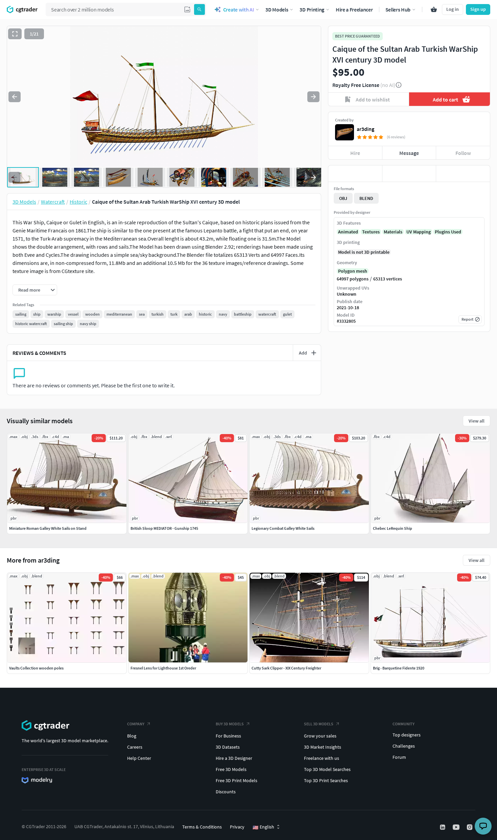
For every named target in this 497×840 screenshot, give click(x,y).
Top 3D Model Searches (327, 769)
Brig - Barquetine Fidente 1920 (398, 668)
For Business (228, 736)
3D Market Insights (322, 747)
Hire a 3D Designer (234, 758)
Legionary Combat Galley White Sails (283, 528)
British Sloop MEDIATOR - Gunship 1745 (164, 528)
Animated (348, 232)
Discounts (226, 792)
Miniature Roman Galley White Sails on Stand (48, 528)
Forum (399, 757)
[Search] (199, 9)
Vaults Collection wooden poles (36, 668)
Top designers (407, 735)
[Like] (355, 173)
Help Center (139, 758)
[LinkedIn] (443, 827)
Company (135, 723)
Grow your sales (320, 736)
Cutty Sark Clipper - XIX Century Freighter (286, 668)
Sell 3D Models (318, 723)
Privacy (237, 827)
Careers (134, 747)
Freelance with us (321, 758)
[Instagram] (470, 827)
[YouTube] (457, 827)
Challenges (404, 746)
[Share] (463, 173)
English (263, 827)
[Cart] (433, 9)
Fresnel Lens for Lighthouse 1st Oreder (163, 668)
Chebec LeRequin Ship (392, 528)
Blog (131, 736)
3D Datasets (228, 747)
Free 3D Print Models (236, 780)
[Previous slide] (14, 96)
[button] (187, 9)
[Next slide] (313, 96)
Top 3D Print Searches (326, 780)
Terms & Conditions (202, 827)
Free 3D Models (231, 769)
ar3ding (365, 129)
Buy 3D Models (230, 723)
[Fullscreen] (15, 33)
